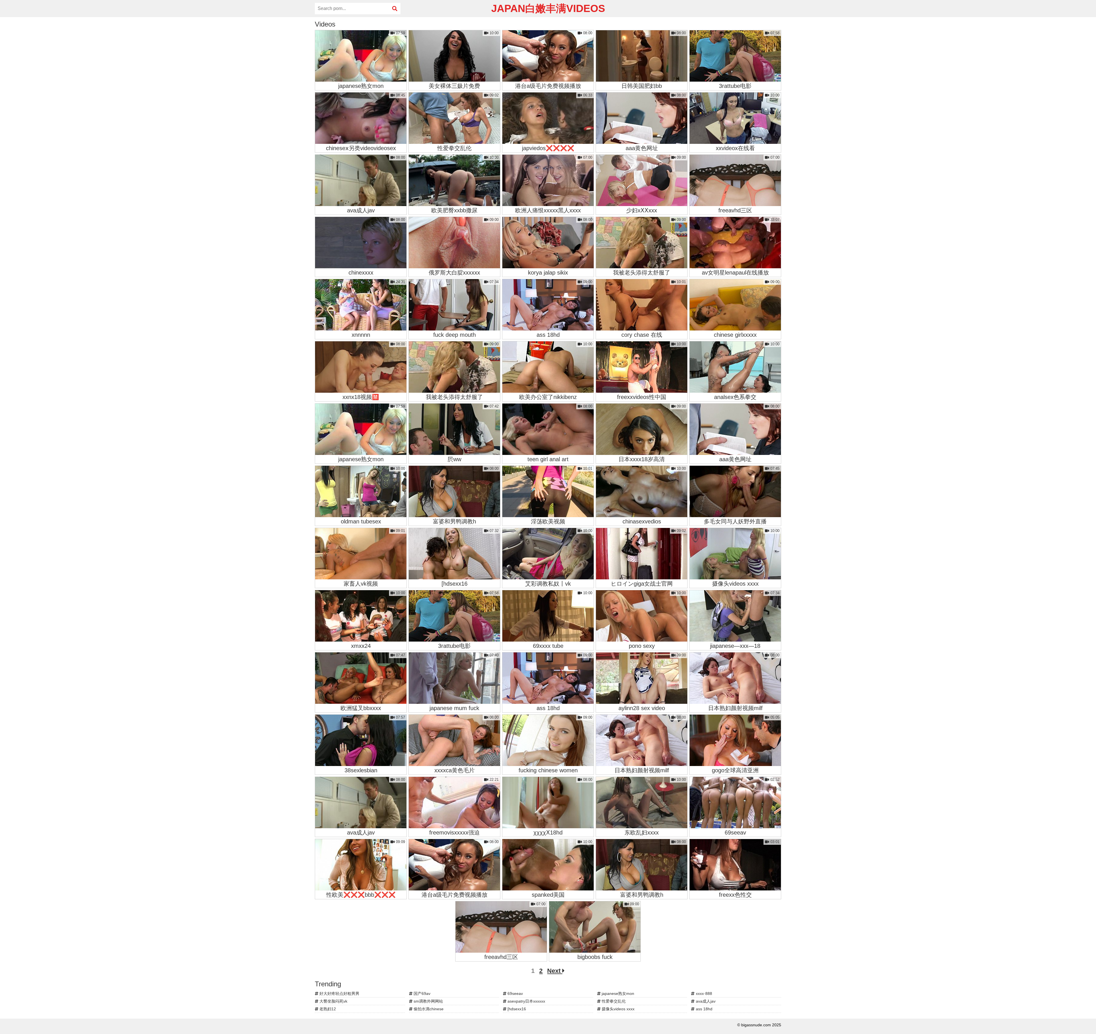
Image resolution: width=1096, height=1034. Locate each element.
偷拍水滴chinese (428, 1009)
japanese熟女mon (617, 993)
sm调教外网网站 (427, 1001)
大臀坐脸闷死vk (332, 1001)
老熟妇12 (327, 1009)
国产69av (421, 993)
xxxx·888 (703, 993)
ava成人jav (705, 1001)
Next (554, 970)
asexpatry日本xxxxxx (525, 1001)
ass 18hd (703, 1009)
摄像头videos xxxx (617, 1009)
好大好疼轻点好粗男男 (338, 993)
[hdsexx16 (516, 1009)
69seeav (514, 993)
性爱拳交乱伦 (613, 1001)
